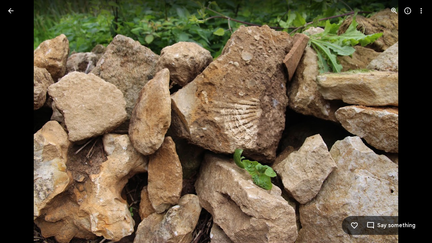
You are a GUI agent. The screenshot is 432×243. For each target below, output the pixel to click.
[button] (18, 121)
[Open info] (407, 11)
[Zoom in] (394, 11)
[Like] (354, 225)
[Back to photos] (11, 11)
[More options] (421, 11)
